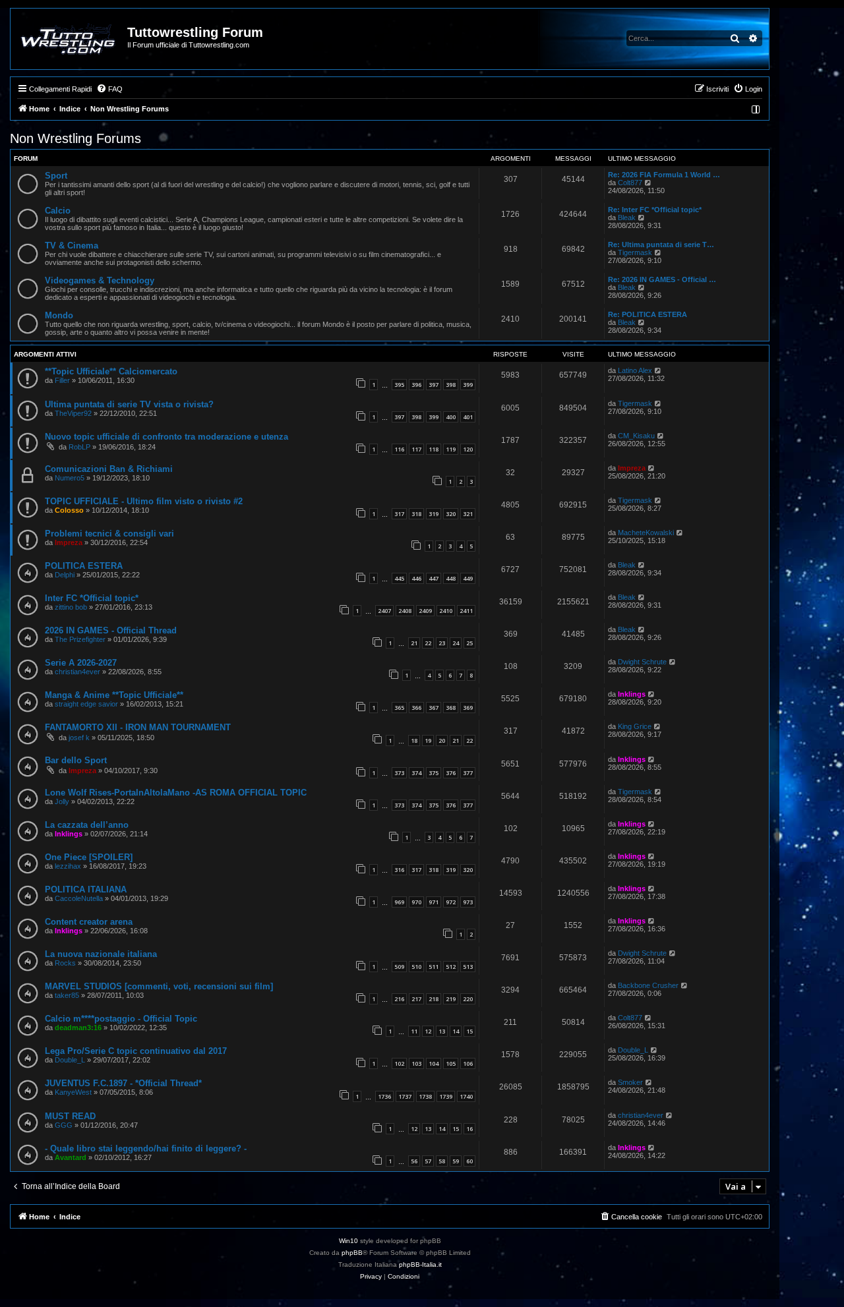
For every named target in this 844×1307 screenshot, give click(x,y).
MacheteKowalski (646, 533)
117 (416, 449)
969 (399, 902)
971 (433, 902)
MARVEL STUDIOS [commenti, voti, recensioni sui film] (159, 986)
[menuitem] (109, 89)
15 (469, 1031)
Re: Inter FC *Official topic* (655, 210)
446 (416, 578)
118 (433, 449)
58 (441, 1161)
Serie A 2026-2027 (81, 663)
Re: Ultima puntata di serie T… (661, 244)
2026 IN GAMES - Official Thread (111, 630)
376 (451, 773)
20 (441, 740)
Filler (62, 380)
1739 (445, 1096)
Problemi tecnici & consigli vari (109, 533)
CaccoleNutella (79, 898)
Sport (56, 176)
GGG (64, 1125)
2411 (466, 610)
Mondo (59, 315)
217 (416, 999)
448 (451, 578)
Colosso (69, 510)
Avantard (70, 1157)
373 (399, 773)
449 (468, 578)
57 (428, 1161)
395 (399, 384)
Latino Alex (635, 370)
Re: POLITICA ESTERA (647, 314)
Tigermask (635, 252)
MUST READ (70, 1116)
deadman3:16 (78, 1027)
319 (433, 513)
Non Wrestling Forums (75, 138)
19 (428, 740)
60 (469, 1161)
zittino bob (71, 607)
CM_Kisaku (636, 436)
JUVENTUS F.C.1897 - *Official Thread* (123, 1083)
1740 (466, 1096)
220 (468, 999)
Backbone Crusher (648, 985)
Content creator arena (89, 922)
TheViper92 (73, 413)
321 (468, 513)
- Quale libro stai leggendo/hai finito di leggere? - (146, 1148)
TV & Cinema (71, 245)
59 (455, 1161)
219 (451, 999)
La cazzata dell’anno (87, 825)
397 (433, 384)
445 (399, 578)
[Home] (69, 39)
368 (451, 707)
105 (451, 1063)
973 (468, 902)
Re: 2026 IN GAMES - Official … (662, 279)
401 (468, 417)
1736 (384, 1096)
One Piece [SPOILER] (89, 857)
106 (468, 1063)
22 (428, 643)
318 (416, 513)
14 (455, 1031)
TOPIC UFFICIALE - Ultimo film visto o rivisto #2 (144, 501)
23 (441, 643)
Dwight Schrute (642, 662)
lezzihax (68, 866)
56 (414, 1161)
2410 (445, 610)
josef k (79, 737)
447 (433, 578)
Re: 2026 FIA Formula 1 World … (664, 175)
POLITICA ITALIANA (86, 889)
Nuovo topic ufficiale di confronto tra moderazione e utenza (166, 437)
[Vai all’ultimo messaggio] (658, 370)
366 (416, 707)
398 (451, 384)
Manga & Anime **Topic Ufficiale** (114, 695)
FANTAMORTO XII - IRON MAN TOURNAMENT (138, 727)
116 (399, 449)
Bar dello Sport (76, 760)
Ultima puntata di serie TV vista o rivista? (129, 404)
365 (399, 707)
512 (451, 966)
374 (416, 773)
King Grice (634, 726)
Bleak (627, 217)
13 (441, 1031)
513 (468, 966)
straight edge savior (86, 704)
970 (416, 902)
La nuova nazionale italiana (101, 954)
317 (399, 513)
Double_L (70, 1060)
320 (451, 513)
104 (433, 1063)
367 (433, 707)
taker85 (67, 995)
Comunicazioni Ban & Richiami (109, 469)
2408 (404, 610)
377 (468, 773)
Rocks (65, 963)
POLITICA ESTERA (84, 566)
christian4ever (77, 672)
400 (451, 417)
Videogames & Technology (99, 280)
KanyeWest (73, 1092)
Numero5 (69, 478)
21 (414, 643)
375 (433, 773)
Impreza (632, 468)
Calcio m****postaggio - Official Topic (121, 1019)
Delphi (65, 575)
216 (399, 999)
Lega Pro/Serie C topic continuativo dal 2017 (136, 1051)
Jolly (62, 801)
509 (399, 966)
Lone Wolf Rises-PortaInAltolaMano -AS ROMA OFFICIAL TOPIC (176, 793)
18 (414, 740)
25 (469, 643)
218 (433, 999)
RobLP (79, 447)
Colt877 (630, 183)
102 (399, 1063)
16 (469, 1128)
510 (416, 966)
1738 (425, 1096)
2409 (425, 610)
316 (399, 869)
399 (468, 384)
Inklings (632, 694)
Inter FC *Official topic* (91, 598)
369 (468, 707)
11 (414, 1031)
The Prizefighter (80, 639)
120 (468, 449)
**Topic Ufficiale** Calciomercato (111, 371)
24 (455, 643)
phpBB (352, 1252)
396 (416, 384)
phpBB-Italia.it (420, 1264)
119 (451, 449)
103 (416, 1063)
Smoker (630, 1082)
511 (433, 966)
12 (428, 1031)
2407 (384, 610)
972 (451, 902)
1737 (404, 1096)
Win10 (348, 1240)
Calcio (58, 211)
